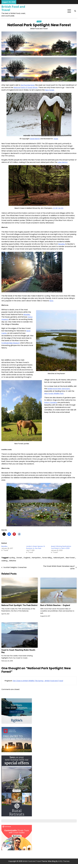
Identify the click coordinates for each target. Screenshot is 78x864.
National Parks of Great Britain (26, 87)
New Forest (70, 557)
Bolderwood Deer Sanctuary (58, 388)
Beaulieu (61, 244)
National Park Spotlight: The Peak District (19, 605)
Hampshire (36, 557)
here (51, 301)
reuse (56, 139)
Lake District (63, 162)
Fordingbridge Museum (10, 343)
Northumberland (27, 85)
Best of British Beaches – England (55, 605)
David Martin (35, 139)
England (27, 557)
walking (4, 561)
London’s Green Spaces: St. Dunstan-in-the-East (35, 547)
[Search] (75, 11)
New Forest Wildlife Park (53, 393)
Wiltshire (12, 561)
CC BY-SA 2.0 (58, 208)
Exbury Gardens (50, 402)
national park (58, 557)
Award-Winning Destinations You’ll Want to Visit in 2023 (61, 547)
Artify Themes (63, 861)
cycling (12, 557)
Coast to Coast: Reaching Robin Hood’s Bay (18, 651)
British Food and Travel (13, 8)
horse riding (47, 557)
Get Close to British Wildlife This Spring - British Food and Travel (38, 681)
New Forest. (49, 90)
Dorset (19, 557)
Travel (39, 21)
